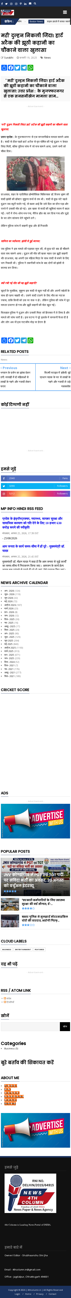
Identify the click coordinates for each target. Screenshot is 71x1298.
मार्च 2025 (8, 651)
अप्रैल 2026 (10, 605)
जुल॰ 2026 (9, 594)
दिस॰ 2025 (9, 619)
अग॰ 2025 (9, 633)
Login (17, 1294)
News (47, 57)
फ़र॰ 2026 (9, 612)
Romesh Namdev (14, 1096)
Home (28, 1294)
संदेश (8, 998)
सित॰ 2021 (9, 676)
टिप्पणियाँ (10, 1002)
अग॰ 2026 (9, 590)
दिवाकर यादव (10, 1103)
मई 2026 (8, 601)
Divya (7, 1089)
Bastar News (21, 21)
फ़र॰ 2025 (9, 654)
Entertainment (23, 949)
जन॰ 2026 (9, 615)
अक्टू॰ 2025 (9, 626)
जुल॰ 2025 (9, 637)
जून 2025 (8, 640)
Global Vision (11, 1093)
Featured (39, 949)
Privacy (40, 1294)
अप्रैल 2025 (10, 647)
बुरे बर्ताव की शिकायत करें (27, 1063)
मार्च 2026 (8, 608)
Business (6, 949)
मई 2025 (8, 644)
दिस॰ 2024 (9, 662)
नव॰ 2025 (9, 622)
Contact (52, 1294)
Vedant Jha (10, 1100)
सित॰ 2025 (9, 629)
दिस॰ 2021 (9, 665)
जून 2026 (8, 597)
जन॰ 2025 (9, 658)
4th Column (10, 1085)
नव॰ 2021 (9, 669)
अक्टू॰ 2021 (9, 672)
